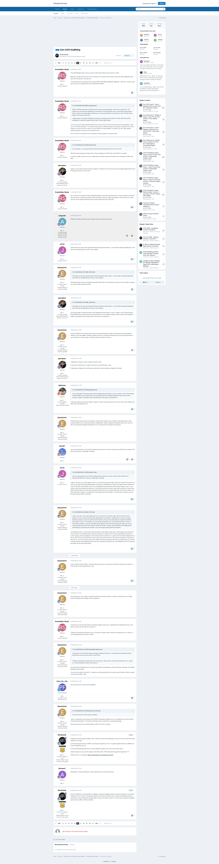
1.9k (63, 461)
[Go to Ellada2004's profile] (62, 273)
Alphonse (62, 385)
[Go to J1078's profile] (62, 250)
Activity (72, 9)
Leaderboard (80, 9)
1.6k (63, 84)
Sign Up (162, 3)
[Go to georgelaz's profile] (62, 171)
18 (83, 63)
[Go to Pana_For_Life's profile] (62, 687)
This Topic (156, 9)
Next (96, 63)
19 (86, 63)
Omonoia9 (146, 257)
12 (65, 63)
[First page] (55, 63)
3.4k (63, 783)
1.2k (63, 230)
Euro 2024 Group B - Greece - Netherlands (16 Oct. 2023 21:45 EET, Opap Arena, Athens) (152, 106)
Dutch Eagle (148, 109)
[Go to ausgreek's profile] (62, 222)
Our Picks (69, 13)
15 (74, 63)
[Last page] (100, 63)
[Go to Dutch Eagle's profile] (140, 105)
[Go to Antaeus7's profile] (62, 774)
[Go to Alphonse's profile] (62, 391)
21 (93, 63)
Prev (59, 63)
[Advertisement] (84, 33)
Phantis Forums (60, 3)
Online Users (84, 13)
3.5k (63, 282)
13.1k (63, 755)
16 (77, 63)
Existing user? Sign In (149, 3)
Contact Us (106, 861)
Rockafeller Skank (62, 69)
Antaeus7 (62, 768)
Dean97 (90, 145)
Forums (56, 13)
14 (71, 63)
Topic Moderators (92, 9)
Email (145, 282)
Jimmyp (160, 39)
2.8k (63, 259)
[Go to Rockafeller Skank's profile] (62, 75)
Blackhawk (65, 54)
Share (119, 55)
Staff (77, 13)
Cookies (113, 861)
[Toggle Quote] (73, 105)
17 (80, 63)
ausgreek (91, 105)
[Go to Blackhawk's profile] (57, 55)
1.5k (63, 180)
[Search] (164, 9)
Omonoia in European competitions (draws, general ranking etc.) (151, 204)
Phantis (57, 9)
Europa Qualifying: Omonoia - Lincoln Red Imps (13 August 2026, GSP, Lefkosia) (151, 253)
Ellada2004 (62, 267)
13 (68, 63)
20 (90, 63)
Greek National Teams (79, 56)
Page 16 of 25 (107, 63)
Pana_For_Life (62, 681)
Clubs (62, 13)
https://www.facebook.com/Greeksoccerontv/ (100, 755)
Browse (65, 9)
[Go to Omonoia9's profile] (140, 252)
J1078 (62, 244)
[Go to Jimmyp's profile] (155, 40)
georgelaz (62, 165)
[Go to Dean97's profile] (62, 452)
